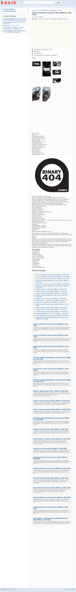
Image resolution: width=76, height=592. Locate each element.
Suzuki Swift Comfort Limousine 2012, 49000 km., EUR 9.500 (52, 278)
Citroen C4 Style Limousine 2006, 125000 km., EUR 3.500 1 (52, 293)
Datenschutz (72, 589)
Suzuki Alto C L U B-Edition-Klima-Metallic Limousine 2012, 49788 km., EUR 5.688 (50, 519)
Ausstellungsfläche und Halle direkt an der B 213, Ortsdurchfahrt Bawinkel (15, 31)
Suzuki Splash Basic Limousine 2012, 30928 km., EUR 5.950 (52, 315)
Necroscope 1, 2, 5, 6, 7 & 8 (11, 25)
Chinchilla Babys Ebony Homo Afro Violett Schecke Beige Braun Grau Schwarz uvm (15, 19)
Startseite (34, 10)
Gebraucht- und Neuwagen (49, 10)
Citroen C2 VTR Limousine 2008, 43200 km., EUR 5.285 (51, 309)
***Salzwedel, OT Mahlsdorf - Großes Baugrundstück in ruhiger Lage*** (14, 28)
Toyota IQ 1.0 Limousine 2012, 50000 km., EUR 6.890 (50, 302)
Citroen (60, 10)
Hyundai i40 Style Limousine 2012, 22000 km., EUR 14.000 (52, 311)
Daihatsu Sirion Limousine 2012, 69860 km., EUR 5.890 (51, 298)
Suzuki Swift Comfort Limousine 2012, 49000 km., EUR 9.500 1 (53, 284)
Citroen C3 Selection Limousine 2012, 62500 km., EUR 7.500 (52, 274)
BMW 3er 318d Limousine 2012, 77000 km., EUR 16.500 (51, 289)
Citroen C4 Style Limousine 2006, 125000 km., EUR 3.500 (51, 291)
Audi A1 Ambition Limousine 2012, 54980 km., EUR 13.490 (51, 307)
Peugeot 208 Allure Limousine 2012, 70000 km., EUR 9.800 (52, 313)
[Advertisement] (46, 34)
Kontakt (67, 589)
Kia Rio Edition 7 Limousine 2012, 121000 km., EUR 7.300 (51, 300)
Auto (39, 10)
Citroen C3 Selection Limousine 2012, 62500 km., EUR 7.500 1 (53, 276)
